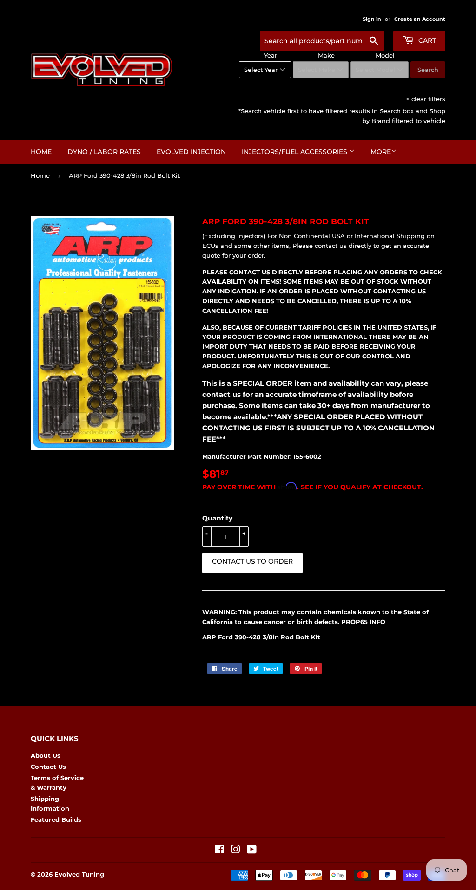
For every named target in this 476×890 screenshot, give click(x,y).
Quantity (217, 518)
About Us (45, 755)
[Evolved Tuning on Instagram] (235, 850)
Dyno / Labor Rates (104, 152)
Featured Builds (56, 819)
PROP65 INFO (363, 621)
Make (326, 55)
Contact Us (48, 766)
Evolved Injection (191, 152)
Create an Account (419, 19)
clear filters (425, 99)
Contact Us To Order (252, 561)
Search (427, 69)
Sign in (372, 19)
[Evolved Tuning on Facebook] (220, 850)
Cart (426, 40)
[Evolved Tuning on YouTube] (252, 850)
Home (41, 152)
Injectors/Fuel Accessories (295, 152)
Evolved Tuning (79, 874)
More (380, 152)
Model (385, 55)
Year (270, 55)
